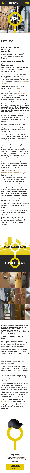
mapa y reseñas (20, 458)
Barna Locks (4, 69)
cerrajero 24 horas (12, 172)
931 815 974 (13, 3)
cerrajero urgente (23, 172)
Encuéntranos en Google (15, 246)
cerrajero (3, 401)
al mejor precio (20, 93)
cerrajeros (19, 88)
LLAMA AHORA (15, 466)
